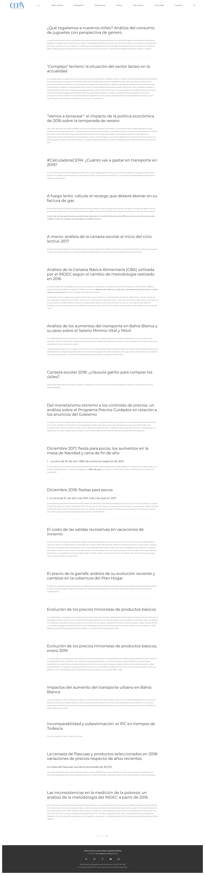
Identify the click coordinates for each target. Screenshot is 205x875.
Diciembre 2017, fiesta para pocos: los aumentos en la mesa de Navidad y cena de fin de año (97, 450)
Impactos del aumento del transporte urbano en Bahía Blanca (99, 689)
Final (106, 836)
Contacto (178, 5)
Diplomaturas (99, 5)
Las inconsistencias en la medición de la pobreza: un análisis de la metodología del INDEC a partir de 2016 (97, 794)
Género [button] (119, 5)
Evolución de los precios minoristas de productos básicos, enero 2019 (102, 648)
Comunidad (159, 5)
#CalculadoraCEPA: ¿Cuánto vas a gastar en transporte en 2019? (102, 162)
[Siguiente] (102, 836)
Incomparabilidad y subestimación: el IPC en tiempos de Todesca (101, 726)
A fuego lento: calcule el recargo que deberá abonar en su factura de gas (102, 198)
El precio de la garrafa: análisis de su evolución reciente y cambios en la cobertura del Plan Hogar (101, 575)
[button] (194, 5)
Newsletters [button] (78, 5)
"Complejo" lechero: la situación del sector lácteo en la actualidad (98, 68)
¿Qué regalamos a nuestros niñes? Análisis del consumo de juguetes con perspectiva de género (101, 30)
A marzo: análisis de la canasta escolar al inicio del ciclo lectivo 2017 (99, 238)
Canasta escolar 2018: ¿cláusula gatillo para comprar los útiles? (99, 374)
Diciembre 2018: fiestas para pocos (80, 489)
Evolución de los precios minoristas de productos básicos (101, 609)
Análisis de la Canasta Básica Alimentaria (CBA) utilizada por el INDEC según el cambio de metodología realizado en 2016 (100, 274)
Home (37, 5)
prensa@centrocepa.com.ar (106, 854)
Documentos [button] (138, 5)
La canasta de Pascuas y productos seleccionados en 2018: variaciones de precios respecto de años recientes (102, 756)
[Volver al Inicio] (17, 5)
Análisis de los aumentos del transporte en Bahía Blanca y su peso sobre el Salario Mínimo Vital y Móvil (102, 328)
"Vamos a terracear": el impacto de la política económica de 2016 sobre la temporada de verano (100, 118)
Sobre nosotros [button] (57, 5)
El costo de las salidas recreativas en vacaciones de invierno (95, 531)
